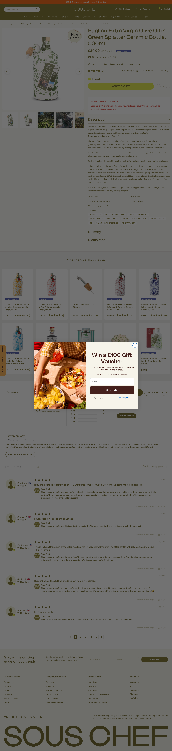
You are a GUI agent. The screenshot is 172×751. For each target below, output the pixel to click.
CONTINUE (112, 390)
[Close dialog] (135, 345)
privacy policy (124, 398)
